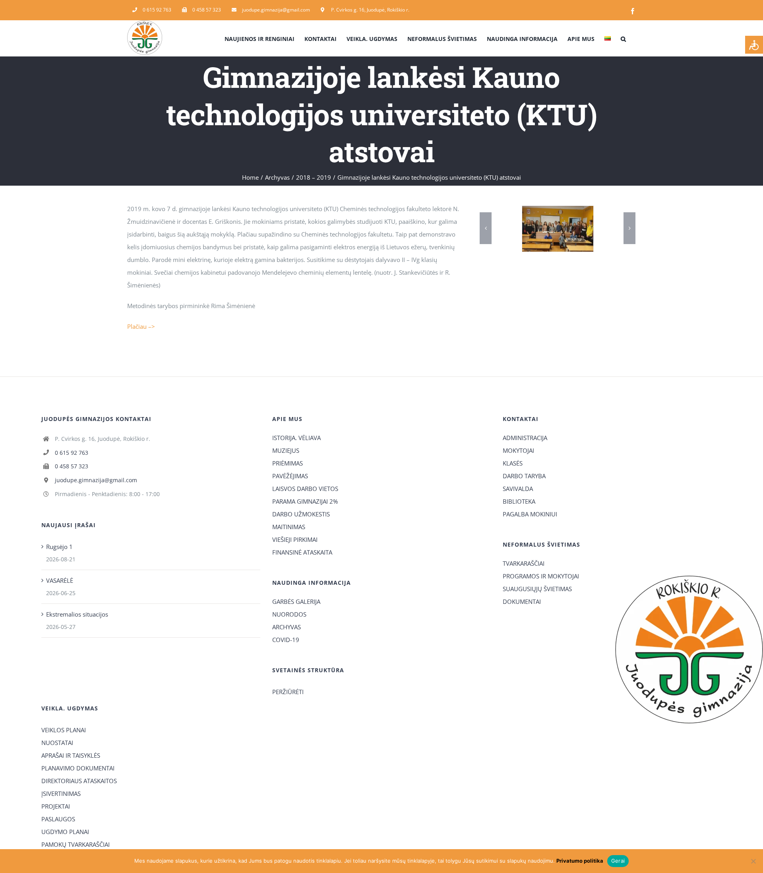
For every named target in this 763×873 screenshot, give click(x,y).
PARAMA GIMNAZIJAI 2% (305, 501)
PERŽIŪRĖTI (288, 692)
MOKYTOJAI (518, 450)
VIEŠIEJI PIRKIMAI (295, 539)
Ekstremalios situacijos (77, 614)
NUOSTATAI (57, 743)
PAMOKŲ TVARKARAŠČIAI (75, 844)
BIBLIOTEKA (519, 501)
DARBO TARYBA (524, 476)
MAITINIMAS (288, 527)
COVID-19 (285, 640)
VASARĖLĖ (59, 580)
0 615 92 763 (71, 452)
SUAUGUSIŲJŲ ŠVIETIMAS (537, 589)
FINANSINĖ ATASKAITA (302, 552)
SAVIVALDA (518, 489)
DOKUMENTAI (522, 601)
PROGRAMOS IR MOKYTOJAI (541, 576)
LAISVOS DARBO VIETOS (305, 489)
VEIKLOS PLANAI (63, 730)
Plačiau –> (141, 326)
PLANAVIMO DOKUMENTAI (77, 768)
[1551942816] (575, 229)
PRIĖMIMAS (287, 463)
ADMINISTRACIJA (525, 438)
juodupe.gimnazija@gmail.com (96, 480)
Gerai (618, 860)
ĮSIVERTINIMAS (61, 793)
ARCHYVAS (286, 627)
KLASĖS (513, 463)
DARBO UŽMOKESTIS (301, 514)
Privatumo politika (579, 860)
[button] (623, 38)
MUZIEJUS (285, 450)
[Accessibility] (754, 45)
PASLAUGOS (58, 819)
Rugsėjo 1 (59, 547)
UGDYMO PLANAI (65, 832)
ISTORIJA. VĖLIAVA (296, 438)
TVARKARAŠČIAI (523, 563)
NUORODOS (289, 614)
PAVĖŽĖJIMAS (290, 476)
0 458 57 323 (71, 466)
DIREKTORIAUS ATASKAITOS (79, 781)
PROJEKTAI (55, 806)
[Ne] (753, 861)
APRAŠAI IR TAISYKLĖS (70, 755)
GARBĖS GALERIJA (296, 601)
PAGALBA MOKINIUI (530, 514)
